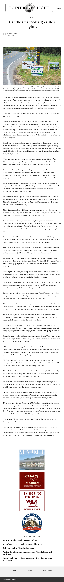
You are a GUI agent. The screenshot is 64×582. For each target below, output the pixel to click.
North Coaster (47, 571)
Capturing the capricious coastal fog (20, 540)
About (14, 571)
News (32, 17)
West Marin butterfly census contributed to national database (27, 559)
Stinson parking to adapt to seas (18, 548)
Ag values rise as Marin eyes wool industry (23, 544)
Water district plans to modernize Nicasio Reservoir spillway (28, 553)
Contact (29, 571)
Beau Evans (13, 33)
